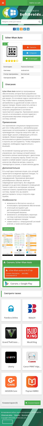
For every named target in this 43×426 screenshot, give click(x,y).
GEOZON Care (11, 391)
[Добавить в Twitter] (24, 29)
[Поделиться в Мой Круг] (17, 29)
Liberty (11, 366)
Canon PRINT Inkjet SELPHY (32, 366)
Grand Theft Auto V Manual (11, 342)
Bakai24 (32, 317)
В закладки (33, 59)
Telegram (33, 53)
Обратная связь (6, 415)
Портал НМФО (32, 391)
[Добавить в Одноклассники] (21, 29)
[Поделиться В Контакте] (28, 29)
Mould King (32, 342)
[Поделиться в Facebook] (14, 29)
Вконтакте (25, 415)
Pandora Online (11, 317)
